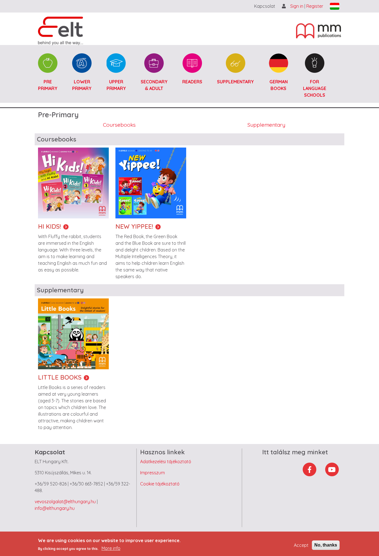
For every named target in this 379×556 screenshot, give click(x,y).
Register (314, 6)
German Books (278, 85)
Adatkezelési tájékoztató (165, 461)
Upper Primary (116, 85)
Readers (192, 81)
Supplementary (235, 81)
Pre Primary (47, 85)
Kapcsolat (264, 6)
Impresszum (152, 472)
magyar (334, 6)
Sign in (297, 6)
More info (111, 548)
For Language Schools (314, 88)
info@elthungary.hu (55, 508)
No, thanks (325, 545)
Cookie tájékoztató (160, 484)
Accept (301, 545)
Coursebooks (119, 124)
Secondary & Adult (154, 85)
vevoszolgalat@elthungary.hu (65, 501)
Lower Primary (82, 85)
